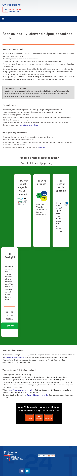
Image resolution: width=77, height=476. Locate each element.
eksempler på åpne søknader (14, 357)
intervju (42, 147)
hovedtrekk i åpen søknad (29, 125)
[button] (2, 19)
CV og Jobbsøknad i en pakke (37, 395)
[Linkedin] (27, 470)
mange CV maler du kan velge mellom (20, 390)
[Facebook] (21, 470)
